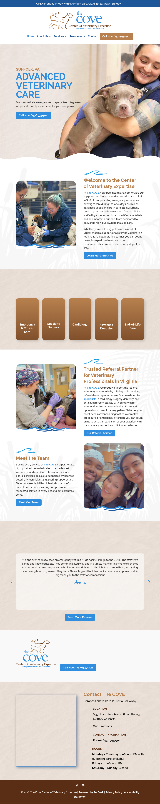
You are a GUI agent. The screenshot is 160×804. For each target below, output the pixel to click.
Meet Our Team (29, 502)
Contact (93, 36)
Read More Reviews (80, 617)
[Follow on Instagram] (83, 785)
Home (30, 36)
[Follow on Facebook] (76, 785)
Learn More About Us (100, 255)
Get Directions (102, 726)
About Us (42, 36)
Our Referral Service (99, 433)
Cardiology (79, 324)
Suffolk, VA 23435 (104, 718)
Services (59, 36)
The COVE (93, 192)
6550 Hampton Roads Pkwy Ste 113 (116, 714)
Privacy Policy (113, 792)
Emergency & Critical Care (27, 328)
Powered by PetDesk (91, 792)
